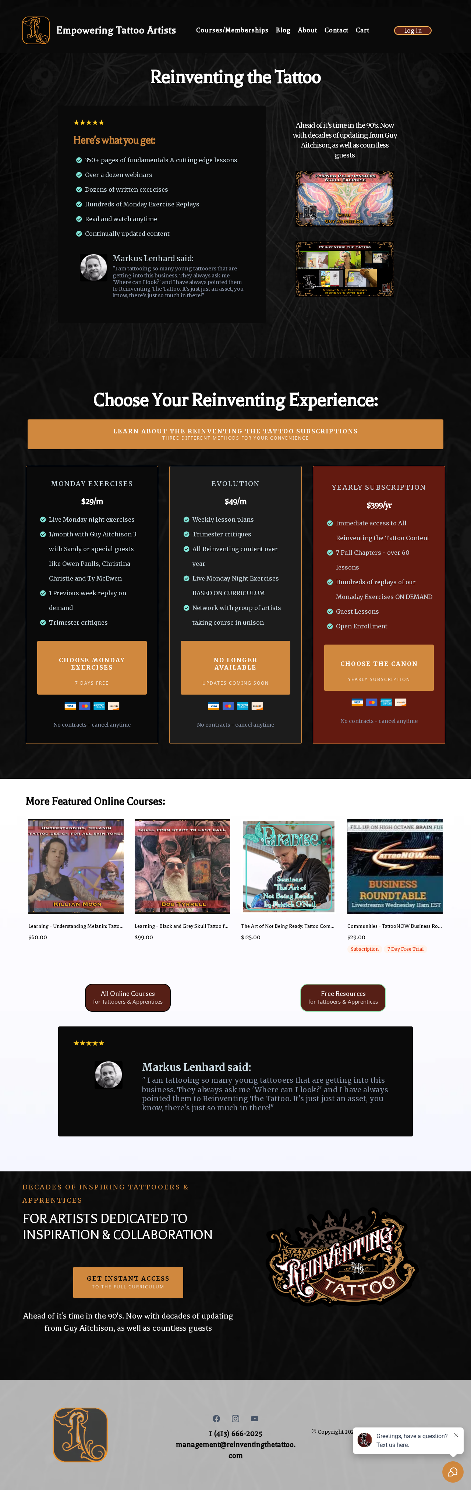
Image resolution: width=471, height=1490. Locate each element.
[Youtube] (254, 1418)
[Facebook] (216, 1418)
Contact (336, 30)
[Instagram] (235, 1418)
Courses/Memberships (232, 30)
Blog (283, 30)
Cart (362, 30)
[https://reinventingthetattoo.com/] (36, 30)
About (307, 30)
